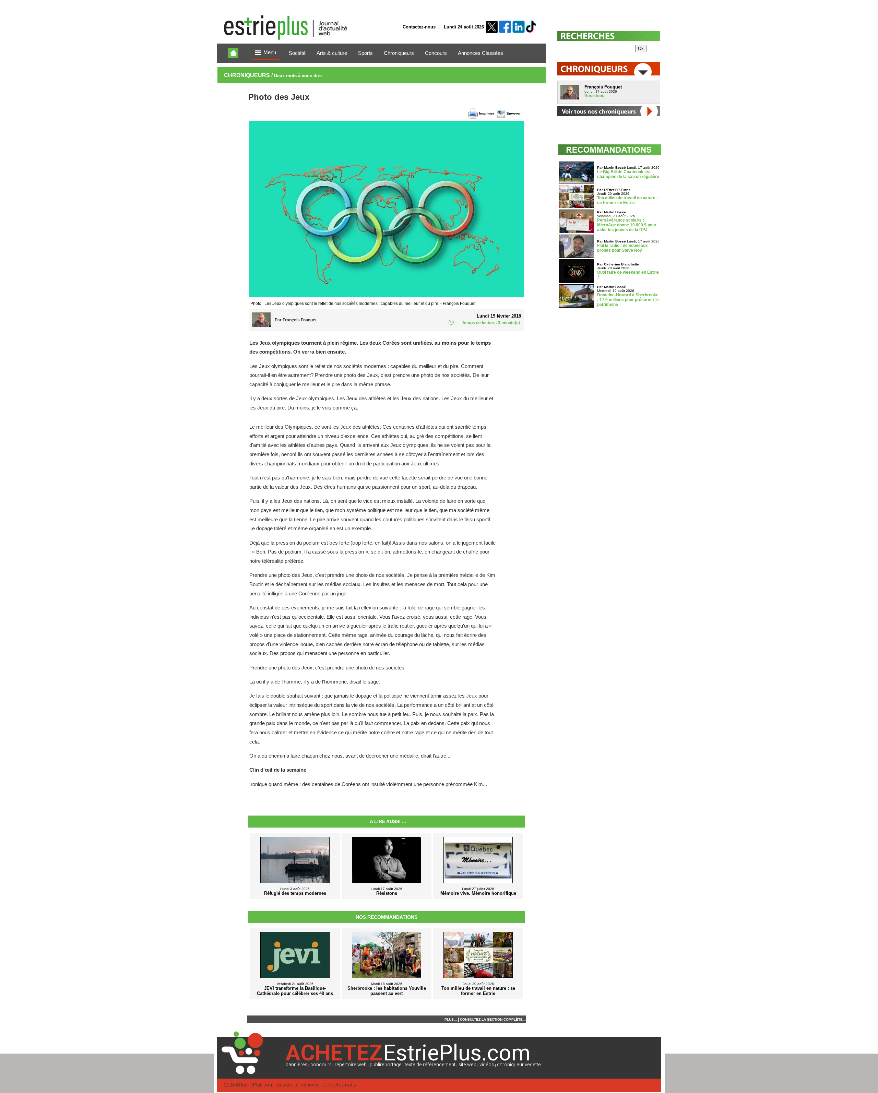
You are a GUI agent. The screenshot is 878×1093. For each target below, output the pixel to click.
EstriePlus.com (257, 1085)
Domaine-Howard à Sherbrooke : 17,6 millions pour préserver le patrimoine (628, 300)
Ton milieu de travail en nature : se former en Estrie (627, 200)
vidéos (486, 1064)
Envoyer (514, 113)
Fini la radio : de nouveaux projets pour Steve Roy (622, 248)
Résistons (594, 95)
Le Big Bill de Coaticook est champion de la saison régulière (628, 174)
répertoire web (351, 1064)
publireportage (386, 1064)
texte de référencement (430, 1064)
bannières (296, 1064)
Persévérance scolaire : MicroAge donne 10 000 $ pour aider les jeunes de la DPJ (626, 225)
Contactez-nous (419, 26)
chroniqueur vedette (519, 1064)
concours (321, 1064)
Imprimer (486, 113)
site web (467, 1064)
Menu (269, 52)
